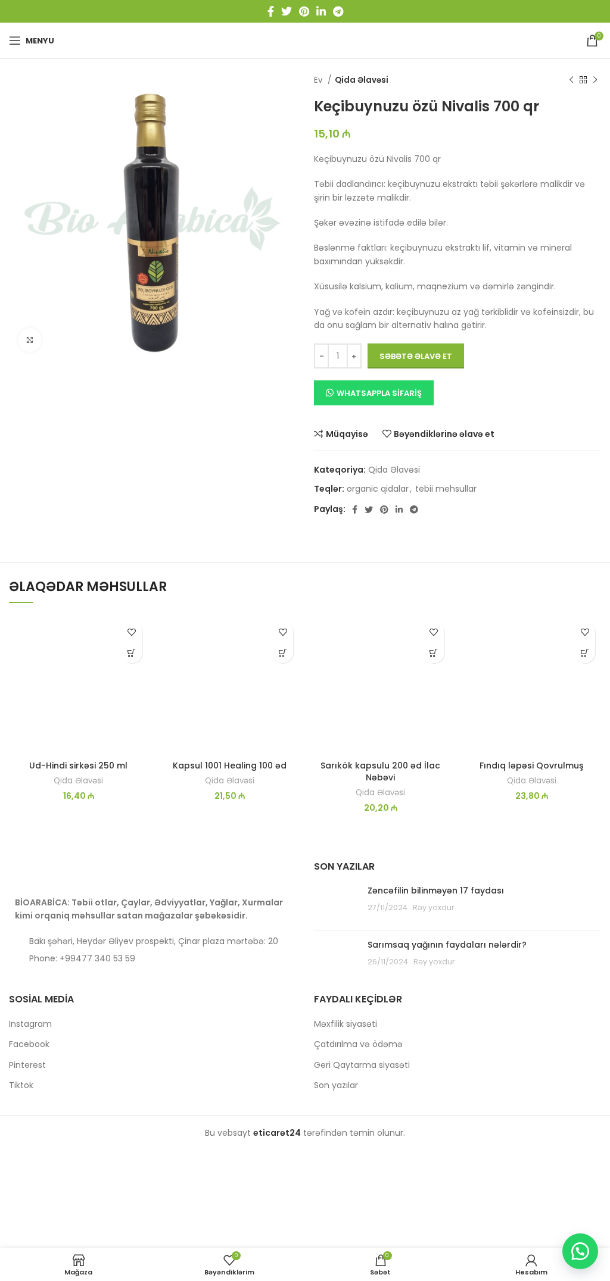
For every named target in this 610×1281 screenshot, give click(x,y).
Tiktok (21, 1085)
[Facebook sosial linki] (271, 11)
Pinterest (27, 1065)
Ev (319, 80)
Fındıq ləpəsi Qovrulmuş (531, 765)
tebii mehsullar (446, 489)
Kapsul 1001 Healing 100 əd (230, 765)
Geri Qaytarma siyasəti (362, 1065)
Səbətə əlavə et (415, 356)
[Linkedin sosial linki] (321, 11)
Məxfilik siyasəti (345, 1024)
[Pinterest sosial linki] (304, 11)
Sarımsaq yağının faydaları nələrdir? (447, 945)
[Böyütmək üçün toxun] (30, 340)
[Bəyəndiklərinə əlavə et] (132, 631)
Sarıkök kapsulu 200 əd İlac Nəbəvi (380, 771)
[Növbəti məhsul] (595, 80)
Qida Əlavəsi (361, 80)
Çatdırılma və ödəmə (358, 1044)
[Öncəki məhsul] (571, 80)
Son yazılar (336, 1085)
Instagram (30, 1024)
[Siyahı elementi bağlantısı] (152, 958)
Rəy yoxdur (434, 907)
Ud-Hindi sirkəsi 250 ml (78, 765)
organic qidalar (378, 489)
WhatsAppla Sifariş (379, 393)
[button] (132, 652)
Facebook (29, 1044)
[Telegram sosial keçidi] (338, 11)
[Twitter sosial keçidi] (286, 11)
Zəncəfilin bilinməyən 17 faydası (436, 890)
